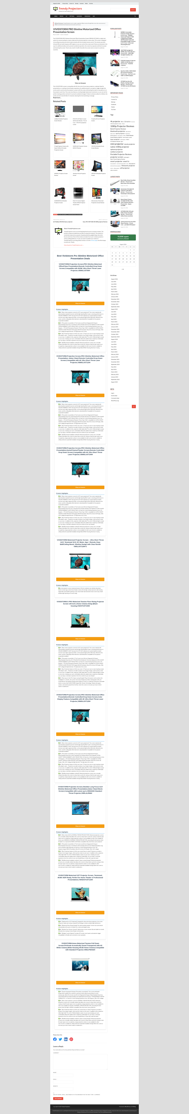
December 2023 (115, 359)
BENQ (55, 16)
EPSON (61, 16)
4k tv (122, 121)
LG (66, 16)
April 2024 (114, 349)
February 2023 (115, 374)
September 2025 (115, 306)
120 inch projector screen (115, 123)
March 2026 (114, 291)
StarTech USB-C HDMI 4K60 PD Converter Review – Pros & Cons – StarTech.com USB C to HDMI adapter (128, 73)
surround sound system (121, 163)
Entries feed (114, 395)
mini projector (117, 144)
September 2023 (115, 364)
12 (119, 256)
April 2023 (114, 369)
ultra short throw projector (115, 165)
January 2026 (114, 296)
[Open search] (135, 16)
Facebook (82, 3)
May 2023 (113, 367)
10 (112, 256)
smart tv (126, 161)
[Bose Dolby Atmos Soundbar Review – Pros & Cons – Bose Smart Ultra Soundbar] (115, 180)
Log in (112, 393)
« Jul (123, 269)
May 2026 (113, 286)
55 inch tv (133, 121)
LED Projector (123, 139)
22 (130, 259)
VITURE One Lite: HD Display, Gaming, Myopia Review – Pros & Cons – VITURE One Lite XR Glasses (128, 84)
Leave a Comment (64, 34)
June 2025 (113, 314)
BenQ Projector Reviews (118, 129)
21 (126, 259)
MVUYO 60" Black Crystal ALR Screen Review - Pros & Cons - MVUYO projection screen (80, 121)
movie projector (129, 144)
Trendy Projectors (70, 8)
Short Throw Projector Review (117, 159)
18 (116, 259)
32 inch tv (127, 121)
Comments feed (115, 398)
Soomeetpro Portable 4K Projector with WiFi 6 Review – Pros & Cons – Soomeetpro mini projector (128, 191)
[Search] (134, 406)
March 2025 (114, 321)
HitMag (134, 1106)
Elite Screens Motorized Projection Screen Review (97, 201)
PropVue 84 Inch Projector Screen (98, 119)
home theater (130, 135)
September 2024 (115, 336)
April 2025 (114, 319)
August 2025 (114, 309)
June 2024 (113, 344)
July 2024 (113, 341)
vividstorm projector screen (74, 214)
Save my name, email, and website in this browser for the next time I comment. (76, 1094)
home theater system (127, 137)
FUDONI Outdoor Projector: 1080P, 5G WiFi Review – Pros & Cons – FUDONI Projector (128, 63)
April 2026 (114, 289)
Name (55, 1072)
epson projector (120, 133)
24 (112, 262)
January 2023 (114, 377)
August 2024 (114, 339)
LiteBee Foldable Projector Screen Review (61, 119)
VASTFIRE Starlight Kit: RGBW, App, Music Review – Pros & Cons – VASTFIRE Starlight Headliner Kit (128, 52)
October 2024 (114, 334)
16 (134, 256)
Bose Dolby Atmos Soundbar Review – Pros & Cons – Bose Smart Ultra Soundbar (128, 181)
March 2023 (114, 372)
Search (133, 9)
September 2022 (115, 379)
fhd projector (127, 133)
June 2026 (113, 284)
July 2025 (113, 311)
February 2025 (115, 324)
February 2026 (115, 294)
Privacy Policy (65, 3)
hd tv (124, 135)
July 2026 (113, 281)
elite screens (112, 133)
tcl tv (127, 163)
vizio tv (111, 168)
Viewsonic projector (128, 166)
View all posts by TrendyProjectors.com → (74, 245)
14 (126, 256)
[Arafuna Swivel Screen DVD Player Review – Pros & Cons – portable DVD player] (115, 221)
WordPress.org (115, 400)
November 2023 (115, 362)
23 (134, 259)
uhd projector (132, 163)
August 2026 (114, 279)
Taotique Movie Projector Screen (79, 174)
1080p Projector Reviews (122, 126)
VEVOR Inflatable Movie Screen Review (97, 147)
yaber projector (114, 170)
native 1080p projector (119, 147)
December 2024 (115, 329)
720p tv (123, 123)
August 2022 (114, 382)
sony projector (113, 163)
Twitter (86, 3)
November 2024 (115, 331)
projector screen (62, 214)
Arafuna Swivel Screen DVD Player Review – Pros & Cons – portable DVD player (128, 223)
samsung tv (126, 157)
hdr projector (120, 135)
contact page (94, 240)
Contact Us (71, 3)
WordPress (127, 1106)
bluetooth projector (117, 131)
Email (55, 1079)
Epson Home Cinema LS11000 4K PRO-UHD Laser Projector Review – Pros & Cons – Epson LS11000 (127, 202)
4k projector (115, 121)
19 (119, 259)
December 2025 (115, 299)
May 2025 (113, 316)
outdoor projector (116, 152)
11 (116, 256)
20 (123, 259)
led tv (127, 139)
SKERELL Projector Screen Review (61, 174)
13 (123, 256)
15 (130, 256)
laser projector (115, 139)
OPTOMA (72, 16)
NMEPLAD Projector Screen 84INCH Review (80, 147)
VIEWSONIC (87, 16)
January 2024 (114, 357)
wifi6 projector (116, 168)
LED (94, 16)
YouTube (91, 3)
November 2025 (115, 301)
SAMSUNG (79, 16)
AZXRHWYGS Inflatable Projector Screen (60, 201)
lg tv (122, 141)
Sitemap (76, 3)
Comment (56, 1052)
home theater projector (116, 137)
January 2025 (114, 326)
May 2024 (113, 346)
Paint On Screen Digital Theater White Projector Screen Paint (79, 202)
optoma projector (116, 149)
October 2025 (114, 304)
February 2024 (115, 354)
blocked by (125, 238)
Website (55, 1086)
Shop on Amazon (80, 303)
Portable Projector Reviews (121, 154)
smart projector (116, 161)
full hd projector (113, 135)
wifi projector (125, 168)
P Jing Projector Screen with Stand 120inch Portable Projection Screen (61, 148)
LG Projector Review (115, 141)
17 (112, 259)
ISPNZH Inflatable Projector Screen (98, 174)
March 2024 (114, 352)
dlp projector (128, 131)
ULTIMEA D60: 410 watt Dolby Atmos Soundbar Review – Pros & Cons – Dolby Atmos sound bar (127, 213)
